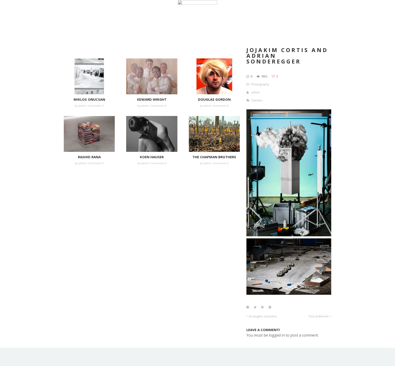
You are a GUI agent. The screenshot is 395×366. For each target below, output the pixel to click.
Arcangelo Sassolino (263, 316)
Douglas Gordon (214, 99)
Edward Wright (152, 99)
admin (82, 105)
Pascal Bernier (319, 316)
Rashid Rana (89, 157)
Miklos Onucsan (89, 99)
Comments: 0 (96, 105)
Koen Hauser (152, 157)
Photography (260, 84)
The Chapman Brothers (214, 157)
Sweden (257, 100)
